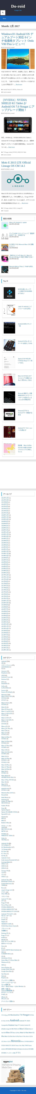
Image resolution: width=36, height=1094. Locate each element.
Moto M (3, 771)
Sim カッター (5, 915)
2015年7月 (4, 635)
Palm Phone (4, 797)
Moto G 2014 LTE (6, 713)
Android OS (4, 843)
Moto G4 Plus (5, 741)
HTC (2, 682)
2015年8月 (4, 632)
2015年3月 (4, 643)
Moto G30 (4, 730)
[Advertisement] (15, 474)
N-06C (3, 994)
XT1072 (3, 715)
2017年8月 (4, 583)
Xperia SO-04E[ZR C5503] (9, 812)
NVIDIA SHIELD (6, 907)
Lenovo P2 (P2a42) (7, 692)
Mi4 (2, 820)
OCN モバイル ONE (7, 941)
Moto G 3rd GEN (6, 720)
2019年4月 (4, 545)
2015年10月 (5, 628)
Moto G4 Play (5, 737)
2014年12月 (5, 650)
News (3, 946)
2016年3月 (4, 617)
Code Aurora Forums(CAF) (9, 860)
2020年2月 (4, 528)
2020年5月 (4, 525)
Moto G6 (4, 756)
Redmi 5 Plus (5, 822)
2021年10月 (5, 500)
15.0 (2, 872)
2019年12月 (5, 532)
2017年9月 (4, 581)
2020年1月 (4, 530)
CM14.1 (15, 208)
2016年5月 (4, 613)
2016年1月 (4, 622)
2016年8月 (4, 607)
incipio (3, 919)
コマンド (4, 896)
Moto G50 (4, 750)
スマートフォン (6, 665)
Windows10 (19, 89)
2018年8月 (4, 558)
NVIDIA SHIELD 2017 (8, 909)
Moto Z (3, 784)
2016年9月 (4, 605)
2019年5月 (4, 543)
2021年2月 (4, 510)
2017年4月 (4, 592)
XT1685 (3, 747)
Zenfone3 (4, 679)
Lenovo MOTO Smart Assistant (10, 950)
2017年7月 (4, 585)
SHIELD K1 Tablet (22, 152)
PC (11, 89)
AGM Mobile (5, 667)
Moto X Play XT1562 (7, 780)
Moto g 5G (4, 726)
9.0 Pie (3, 855)
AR (2, 663)
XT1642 (3, 743)
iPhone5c (4, 998)
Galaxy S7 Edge (6, 801)
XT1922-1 (4, 760)
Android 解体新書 (6, 990)
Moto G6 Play (5, 758)
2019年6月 (4, 540)
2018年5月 (4, 564)
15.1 (2, 874)
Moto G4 (4, 733)
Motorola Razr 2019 (7, 792)
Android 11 (4, 858)
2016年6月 (4, 611)
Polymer (3, 977)
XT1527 (3, 700)
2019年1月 (4, 549)
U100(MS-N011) (6, 953)
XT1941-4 (4, 790)
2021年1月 (4, 513)
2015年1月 (4, 647)
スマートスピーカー (7, 982)
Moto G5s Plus (5, 752)
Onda (8, 89)
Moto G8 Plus (5, 769)
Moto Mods (4, 775)
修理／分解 (4, 989)
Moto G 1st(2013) (6, 711)
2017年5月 (4, 590)
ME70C (3, 831)
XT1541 (3, 721)
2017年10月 (5, 579)
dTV (2, 900)
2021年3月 (4, 508)
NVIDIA (15, 152)
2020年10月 (5, 519)
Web (2, 976)
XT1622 (3, 734)
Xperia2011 (4, 814)
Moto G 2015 (5, 718)
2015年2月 (4, 645)
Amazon (3, 671)
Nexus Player (5, 905)
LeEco (3, 686)
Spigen (3, 921)
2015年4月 (4, 641)
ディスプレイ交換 (6, 1001)
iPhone (3, 997)
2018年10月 (5, 555)
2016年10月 (5, 602)
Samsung (4, 799)
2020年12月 (5, 515)
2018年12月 (5, 551)
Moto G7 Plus (5, 767)
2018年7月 (4, 560)
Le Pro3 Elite (5, 688)
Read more (19, 84)
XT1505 (3, 704)
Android (5, 89)
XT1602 (3, 738)
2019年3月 (4, 547)
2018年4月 (4, 566)
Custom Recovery (6, 883)
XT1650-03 (4, 786)
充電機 (3, 930)
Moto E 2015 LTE (6, 696)
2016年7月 (4, 609)
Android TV (4, 899)
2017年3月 (4, 594)
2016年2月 (4, 620)
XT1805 (3, 753)
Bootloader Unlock (6, 881)
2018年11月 (5, 553)
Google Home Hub (6, 969)
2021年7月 (4, 504)
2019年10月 (5, 536)
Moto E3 (3, 707)
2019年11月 (5, 534)
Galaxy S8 (4, 805)
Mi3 (2, 818)
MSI (2, 952)
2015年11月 (5, 626)
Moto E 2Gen (5, 703)
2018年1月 (4, 573)
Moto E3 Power (5, 709)
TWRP (3, 885)
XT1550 (3, 723)
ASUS (3, 675)
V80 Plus (14, 89)
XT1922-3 (4, 762)
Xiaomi (3, 816)
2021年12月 (5, 498)
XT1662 (3, 773)
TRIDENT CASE (6, 924)
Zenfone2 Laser (5, 677)
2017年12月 (5, 575)
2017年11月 (5, 577)
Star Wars (4, 974)
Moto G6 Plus (5, 765)
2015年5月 (4, 639)
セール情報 (4, 984)
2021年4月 (4, 506)
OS (2, 956)
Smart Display (5, 967)
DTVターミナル (6, 992)
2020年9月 (4, 521)
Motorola (4, 694)
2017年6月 (4, 588)
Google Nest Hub (6, 971)
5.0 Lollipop (4, 845)
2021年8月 (4, 502)
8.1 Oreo (3, 853)
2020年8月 (4, 523)
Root (2, 888)
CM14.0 (3, 868)
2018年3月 (4, 568)
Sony (2, 808)
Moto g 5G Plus (5, 728)
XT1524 (3, 698)
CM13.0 (3, 866)
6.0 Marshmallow (6, 847)
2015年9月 (4, 630)
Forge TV (4, 903)
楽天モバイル (5, 943)
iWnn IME (4, 894)
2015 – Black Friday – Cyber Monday (12, 986)
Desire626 (4, 683)
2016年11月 (5, 600)
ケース (3, 918)
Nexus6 (3, 795)
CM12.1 (3, 864)
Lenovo (3, 690)
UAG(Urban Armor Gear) (8, 926)
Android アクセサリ (7, 914)
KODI (3, 937)
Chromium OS (5, 958)
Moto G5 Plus (5, 745)
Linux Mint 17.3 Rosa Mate (9, 960)
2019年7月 (4, 538)
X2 (2, 668)
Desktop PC (4, 933)
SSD (2, 965)
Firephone (4, 673)
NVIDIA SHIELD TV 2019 (9, 911)
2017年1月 (4, 598)
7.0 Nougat (5, 152)
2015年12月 (5, 624)
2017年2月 (4, 596)
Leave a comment (7, 92)
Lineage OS (19, 208)
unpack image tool (6, 890)
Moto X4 (4, 782)
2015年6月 (4, 637)
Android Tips (5, 879)
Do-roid (18, 6)
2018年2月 (4, 570)
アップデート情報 (6, 980)
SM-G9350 (4, 803)
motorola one (5, 788)
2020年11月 (5, 517)
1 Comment (5, 210)
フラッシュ (4, 928)
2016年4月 (4, 615)
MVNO (3, 939)
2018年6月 (4, 562)
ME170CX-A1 (5, 829)
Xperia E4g (4, 810)
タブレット (4, 826)
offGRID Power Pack (7, 777)
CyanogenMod (5, 862)
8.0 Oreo (3, 851)
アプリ (3, 892)
